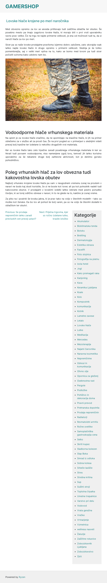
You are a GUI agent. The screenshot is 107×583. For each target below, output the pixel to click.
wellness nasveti (85, 529)
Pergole (81, 385)
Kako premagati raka (88, 273)
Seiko (80, 439)
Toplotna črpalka (86, 491)
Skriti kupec (83, 444)
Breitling (81, 235)
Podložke (82, 390)
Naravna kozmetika (87, 353)
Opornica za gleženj (87, 376)
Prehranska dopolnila (88, 407)
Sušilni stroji (83, 486)
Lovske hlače (84, 325)
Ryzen (22, 577)
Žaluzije (81, 534)
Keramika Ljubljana (87, 287)
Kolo (79, 297)
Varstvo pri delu (85, 501)
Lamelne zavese (85, 315)
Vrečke (81, 515)
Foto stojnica (84, 254)
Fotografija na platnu (88, 259)
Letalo (80, 320)
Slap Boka (82, 453)
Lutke (80, 330)
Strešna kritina (84, 477)
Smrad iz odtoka (86, 458)
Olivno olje (82, 371)
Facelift (81, 249)
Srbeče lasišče (84, 467)
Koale (80, 292)
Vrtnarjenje (83, 519)
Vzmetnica (82, 524)
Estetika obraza (85, 244)
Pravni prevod (84, 403)
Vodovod (82, 505)
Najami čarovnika (86, 349)
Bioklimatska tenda (87, 226)
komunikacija (84, 306)
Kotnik (80, 311)
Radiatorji (82, 417)
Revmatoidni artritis (87, 421)
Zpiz (79, 556)
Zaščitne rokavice (86, 538)
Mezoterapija (84, 344)
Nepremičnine (84, 358)
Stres (80, 472)
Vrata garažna (84, 510)
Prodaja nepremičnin (88, 412)
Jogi (79, 268)
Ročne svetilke (85, 426)
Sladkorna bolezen (87, 448)
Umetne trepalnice (87, 496)
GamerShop (22, 6)
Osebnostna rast (85, 380)
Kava (79, 282)
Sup (79, 482)
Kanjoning (82, 278)
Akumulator (83, 221)
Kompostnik (83, 301)
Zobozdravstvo (85, 551)
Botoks (81, 230)
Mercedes (82, 339)
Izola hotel (82, 263)
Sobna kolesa (84, 463)
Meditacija (82, 334)
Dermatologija (84, 240)
